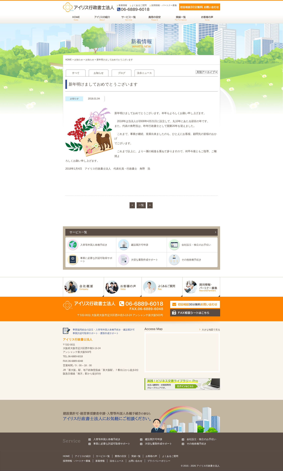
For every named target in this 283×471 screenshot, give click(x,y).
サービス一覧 (103, 456)
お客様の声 (151, 456)
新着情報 (123, 5)
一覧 (141, 205)
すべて (75, 73)
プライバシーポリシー (158, 461)
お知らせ (78, 59)
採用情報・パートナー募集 (164, 5)
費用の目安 (120, 456)
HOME (68, 59)
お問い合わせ (135, 461)
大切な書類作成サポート (144, 259)
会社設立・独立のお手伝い (196, 244)
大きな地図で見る (211, 329)
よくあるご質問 (139, 5)
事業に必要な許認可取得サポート (96, 259)
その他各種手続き (191, 259)
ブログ (121, 73)
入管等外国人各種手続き (93, 244)
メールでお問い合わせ (199, 6)
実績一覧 (136, 456)
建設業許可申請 (139, 244)
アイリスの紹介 (83, 456)
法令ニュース (144, 73)
